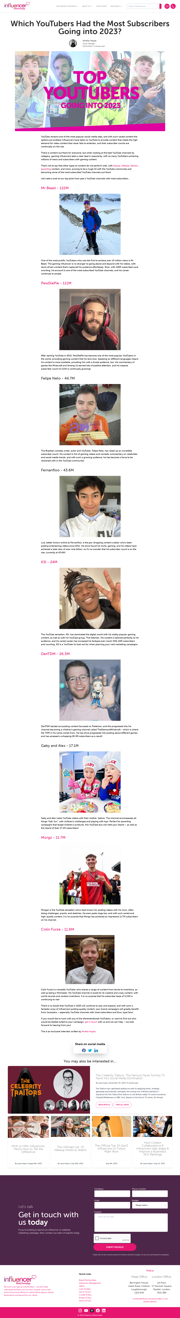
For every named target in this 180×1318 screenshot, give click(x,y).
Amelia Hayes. (89, 1031)
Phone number (139, 1189)
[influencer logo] (20, 1280)
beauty (116, 165)
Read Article (104, 1105)
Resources (115, 6)
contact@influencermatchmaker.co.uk (150, 1299)
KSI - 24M (49, 562)
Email (96, 1200)
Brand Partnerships (87, 1280)
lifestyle (125, 165)
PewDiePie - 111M (56, 283)
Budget (135, 1200)
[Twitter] (74, 1310)
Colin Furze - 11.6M (57, 929)
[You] (86, 1310)
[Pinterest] (92, 1310)
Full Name (98, 1189)
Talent (81, 1286)
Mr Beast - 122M (55, 188)
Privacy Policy (85, 1298)
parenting (46, 169)
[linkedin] (104, 1310)
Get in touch (85, 1292)
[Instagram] (80, 1310)
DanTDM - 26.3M (55, 654)
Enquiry (97, 1212)
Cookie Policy (85, 1295)
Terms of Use (85, 1301)
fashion (134, 165)
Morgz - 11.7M (53, 837)
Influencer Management (90, 1283)
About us (86, 6)
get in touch (91, 1022)
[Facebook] (98, 1310)
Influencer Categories (66, 6)
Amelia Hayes (89, 40)
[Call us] (173, 6)
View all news (122, 1105)
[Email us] (167, 6)
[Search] (160, 6)
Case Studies (101, 6)
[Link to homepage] (17, 6)
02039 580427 (150, 1301)
